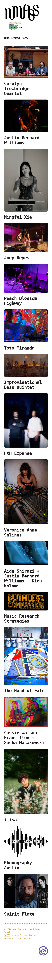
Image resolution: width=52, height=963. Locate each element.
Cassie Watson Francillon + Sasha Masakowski (24, 737)
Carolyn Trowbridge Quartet (16, 88)
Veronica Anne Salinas (20, 532)
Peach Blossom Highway (20, 301)
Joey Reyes (16, 257)
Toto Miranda (19, 348)
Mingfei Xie (18, 217)
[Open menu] (46, 17)
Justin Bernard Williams (21, 140)
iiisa (10, 819)
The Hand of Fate (24, 690)
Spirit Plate (19, 914)
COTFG (7, 935)
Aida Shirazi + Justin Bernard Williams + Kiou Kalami (23, 578)
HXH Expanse (18, 453)
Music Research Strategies (21, 619)
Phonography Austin (18, 865)
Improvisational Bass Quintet (23, 385)
